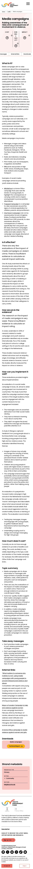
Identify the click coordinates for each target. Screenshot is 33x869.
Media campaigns (16, 742)
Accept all (7, 866)
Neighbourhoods (9, 785)
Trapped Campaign (11, 204)
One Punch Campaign (12, 213)
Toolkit (8, 11)
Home (3, 11)
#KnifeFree (8, 188)
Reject (24, 866)
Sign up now (8, 840)
